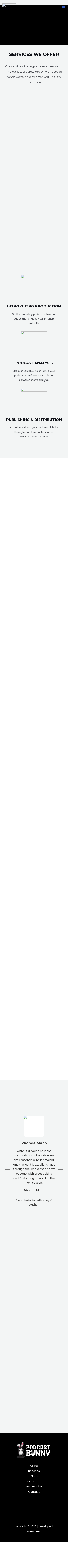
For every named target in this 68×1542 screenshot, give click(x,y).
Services (34, 1471)
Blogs (34, 1476)
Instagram (34, 1481)
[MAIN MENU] (63, 6)
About (34, 1466)
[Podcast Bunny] (9, 6)
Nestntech (35, 1531)
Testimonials (34, 1487)
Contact (34, 1492)
